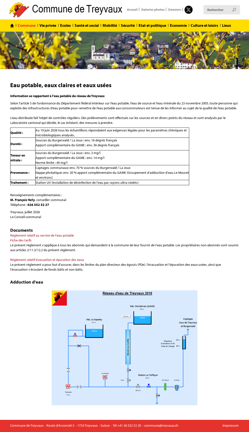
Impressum (230, 425)
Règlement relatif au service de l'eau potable (42, 235)
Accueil (132, 9)
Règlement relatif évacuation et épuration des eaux (47, 259)
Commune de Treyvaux (66, 9)
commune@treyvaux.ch (161, 425)
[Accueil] (12, 25)
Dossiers (174, 9)
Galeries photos (153, 9)
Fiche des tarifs (21, 240)
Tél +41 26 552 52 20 (127, 425)
